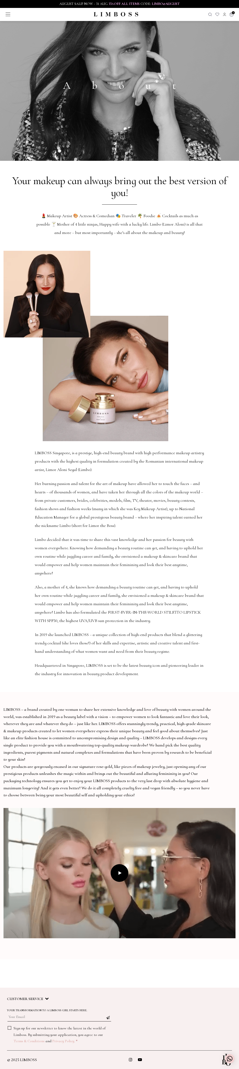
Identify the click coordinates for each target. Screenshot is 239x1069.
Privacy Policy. (63, 1041)
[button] (229, 1058)
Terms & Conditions (29, 1041)
